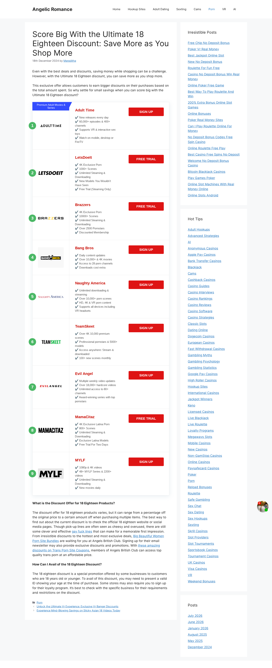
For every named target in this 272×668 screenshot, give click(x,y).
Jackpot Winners (200, 399)
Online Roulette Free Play (206, 148)
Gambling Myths (200, 355)
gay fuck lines (82, 531)
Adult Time (84, 110)
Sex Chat (194, 506)
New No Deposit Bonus (205, 62)
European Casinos (201, 342)
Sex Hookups (197, 518)
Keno (191, 405)
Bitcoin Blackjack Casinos (206, 172)
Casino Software (200, 311)
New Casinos (197, 449)
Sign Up (146, 112)
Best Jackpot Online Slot (206, 55)
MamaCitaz (85, 417)
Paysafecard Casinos (203, 468)
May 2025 (195, 641)
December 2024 (200, 647)
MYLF (80, 460)
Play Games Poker (201, 178)
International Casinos (203, 393)
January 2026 (198, 628)
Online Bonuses (199, 113)
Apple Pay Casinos (202, 254)
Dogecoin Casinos (201, 336)
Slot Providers (198, 537)
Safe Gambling (199, 500)
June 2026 (196, 622)
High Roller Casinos (202, 380)
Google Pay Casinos (203, 374)
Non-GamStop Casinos (205, 456)
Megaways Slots (200, 437)
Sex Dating (196, 512)
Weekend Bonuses (201, 581)
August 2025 (197, 634)
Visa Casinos (197, 569)
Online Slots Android (203, 195)
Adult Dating (161, 9)
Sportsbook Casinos (203, 550)
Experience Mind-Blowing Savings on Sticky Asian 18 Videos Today (78, 610)
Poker (192, 474)
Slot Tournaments (201, 543)
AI (234, 9)
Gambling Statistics (202, 368)
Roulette (194, 493)
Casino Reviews (199, 305)
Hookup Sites (136, 9)
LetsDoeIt (83, 157)
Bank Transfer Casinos (204, 261)
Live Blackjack (198, 418)
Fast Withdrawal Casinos (206, 349)
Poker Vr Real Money (203, 49)
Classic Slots (197, 324)
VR (224, 9)
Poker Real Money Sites (205, 120)
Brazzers (82, 205)
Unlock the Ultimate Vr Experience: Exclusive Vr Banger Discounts (77, 606)
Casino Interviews (201, 292)
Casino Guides (198, 286)
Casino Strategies (201, 317)
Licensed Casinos (201, 412)
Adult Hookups (199, 229)
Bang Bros (84, 248)
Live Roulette (197, 424)
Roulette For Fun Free (204, 68)
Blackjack (195, 267)
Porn (212, 9)
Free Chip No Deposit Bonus (209, 43)
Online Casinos (199, 462)
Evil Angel (84, 374)
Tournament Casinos (203, 556)
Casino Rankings (200, 298)
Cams (197, 9)
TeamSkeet (84, 326)
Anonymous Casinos (203, 248)
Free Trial (146, 159)
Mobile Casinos (199, 443)
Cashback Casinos (201, 280)
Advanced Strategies (203, 236)
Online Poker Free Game (206, 85)
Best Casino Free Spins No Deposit (214, 154)
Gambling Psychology (204, 361)
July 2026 (195, 616)
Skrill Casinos (198, 531)
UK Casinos (196, 562)
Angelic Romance (52, 9)
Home (116, 9)
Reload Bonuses (200, 487)
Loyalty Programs (201, 430)
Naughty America (90, 283)
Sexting (181, 9)
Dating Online (198, 330)
